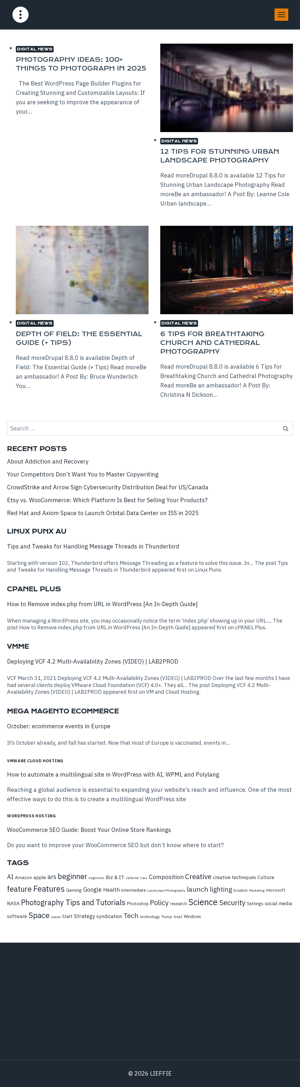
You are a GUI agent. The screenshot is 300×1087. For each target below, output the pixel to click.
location (240, 890)
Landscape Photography (166, 890)
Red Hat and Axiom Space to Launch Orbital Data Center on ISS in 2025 (103, 513)
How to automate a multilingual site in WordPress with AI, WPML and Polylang (113, 774)
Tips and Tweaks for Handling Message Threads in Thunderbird (93, 546)
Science (203, 901)
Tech (131, 915)
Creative (198, 876)
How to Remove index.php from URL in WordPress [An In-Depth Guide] (102, 604)
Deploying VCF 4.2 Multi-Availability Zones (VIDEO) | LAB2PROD (92, 661)
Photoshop (138, 903)
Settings (255, 903)
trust (178, 916)
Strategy (84, 915)
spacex (56, 917)
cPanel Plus (34, 589)
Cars (143, 878)
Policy (159, 902)
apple (39, 877)
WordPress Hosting (31, 815)
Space (39, 915)
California (132, 878)
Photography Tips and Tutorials (73, 902)
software (17, 916)
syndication (109, 916)
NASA (13, 903)
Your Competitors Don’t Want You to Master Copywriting (82, 474)
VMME (18, 646)
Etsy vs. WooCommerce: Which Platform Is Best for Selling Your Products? (107, 500)
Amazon (23, 877)
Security (232, 902)
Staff (67, 916)
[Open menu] (281, 14)
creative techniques (234, 877)
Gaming (74, 890)
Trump (166, 916)
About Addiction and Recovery (47, 461)
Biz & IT (115, 877)
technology (150, 916)
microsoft (275, 890)
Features (49, 888)
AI (10, 877)
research (178, 903)
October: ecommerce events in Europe (58, 726)
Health (111, 889)
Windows (192, 916)
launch (197, 889)
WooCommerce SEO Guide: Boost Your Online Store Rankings (89, 830)
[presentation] (226, 88)
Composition (166, 877)
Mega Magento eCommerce (63, 711)
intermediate (133, 890)
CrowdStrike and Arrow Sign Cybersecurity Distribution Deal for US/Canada (107, 487)
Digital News (34, 49)
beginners (96, 878)
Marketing (257, 890)
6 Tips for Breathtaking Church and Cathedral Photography (212, 342)
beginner (72, 876)
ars (51, 877)
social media (278, 903)
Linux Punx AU (37, 531)
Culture (266, 877)
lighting (221, 889)
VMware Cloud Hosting (35, 760)
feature (19, 889)
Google (92, 889)
